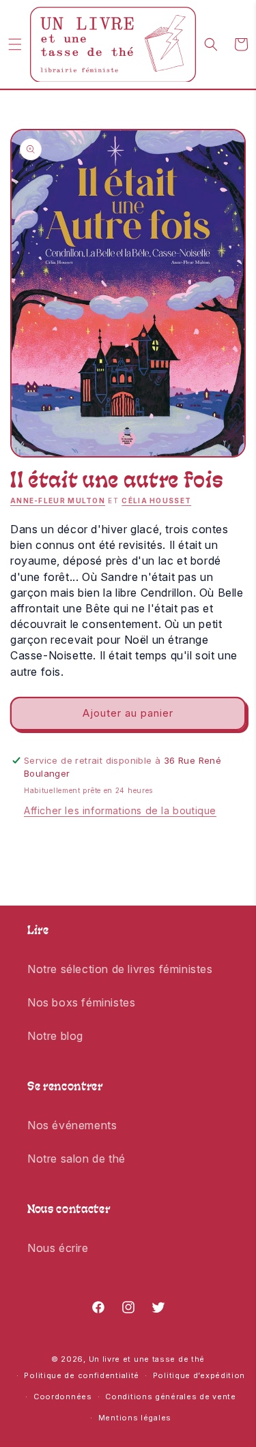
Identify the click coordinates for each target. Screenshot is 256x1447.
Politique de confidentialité (81, 1375)
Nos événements (72, 1125)
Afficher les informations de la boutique (120, 810)
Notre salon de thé (76, 1158)
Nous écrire (58, 1248)
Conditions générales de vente (170, 1396)
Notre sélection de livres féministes (120, 969)
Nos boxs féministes (81, 1002)
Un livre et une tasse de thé (147, 1359)
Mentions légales (134, 1417)
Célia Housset (156, 500)
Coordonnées (62, 1396)
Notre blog (55, 1036)
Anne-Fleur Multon (57, 500)
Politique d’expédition (199, 1375)
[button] (15, 44)
